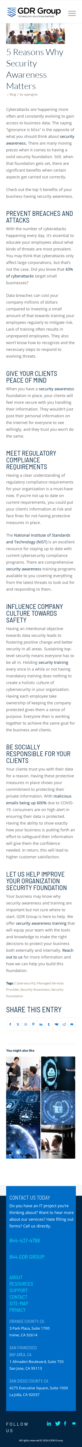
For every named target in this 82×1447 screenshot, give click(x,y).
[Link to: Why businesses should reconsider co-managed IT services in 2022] (58, 1142)
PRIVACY (17, 1310)
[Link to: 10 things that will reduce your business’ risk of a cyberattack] (23, 1108)
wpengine (31, 94)
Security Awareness (35, 989)
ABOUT (16, 1277)
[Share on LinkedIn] (41, 1024)
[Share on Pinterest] (33, 1024)
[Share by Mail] (72, 1024)
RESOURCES (21, 1284)
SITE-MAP (18, 1303)
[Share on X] (18, 1024)
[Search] (70, 28)
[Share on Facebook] (10, 1024)
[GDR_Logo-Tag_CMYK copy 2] (34, 12)
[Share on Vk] (56, 1024)
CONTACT (18, 1297)
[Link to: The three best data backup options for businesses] (58, 1073)
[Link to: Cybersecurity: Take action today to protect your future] (23, 1142)
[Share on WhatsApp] (26, 1024)
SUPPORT (18, 1290)
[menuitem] (70, 28)
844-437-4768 (24, 1240)
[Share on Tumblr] (48, 1024)
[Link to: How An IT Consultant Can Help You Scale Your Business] (23, 1073)
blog (13, 94)
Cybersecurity (24, 983)
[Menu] (70, 13)
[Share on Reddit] (64, 1024)
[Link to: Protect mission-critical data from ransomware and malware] (58, 1108)
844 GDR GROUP (26, 1256)
